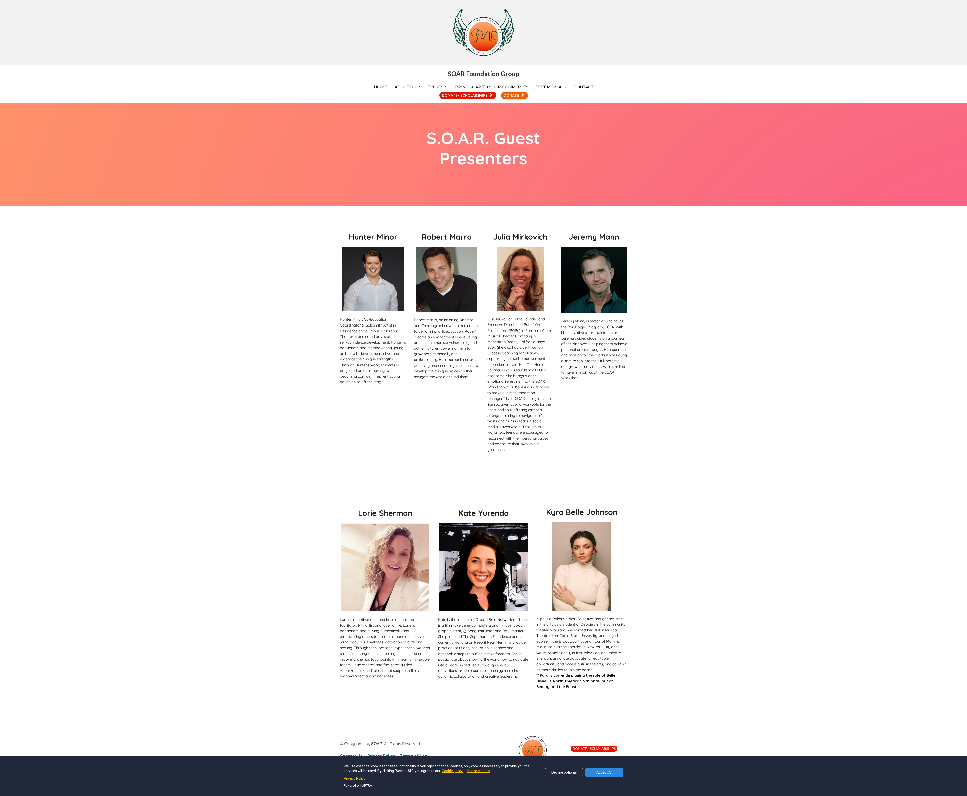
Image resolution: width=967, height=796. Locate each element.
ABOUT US (405, 87)
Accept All (604, 772)
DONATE (511, 95)
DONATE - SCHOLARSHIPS (464, 95)
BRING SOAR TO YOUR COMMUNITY (491, 87)
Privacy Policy (354, 778)
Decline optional (564, 772)
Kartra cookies (478, 771)
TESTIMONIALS (551, 87)
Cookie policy (452, 771)
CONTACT (583, 87)
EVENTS (435, 87)
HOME (380, 87)
